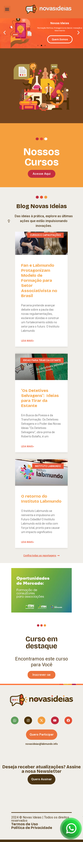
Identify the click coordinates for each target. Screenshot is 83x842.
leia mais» (27, 340)
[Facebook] (68, 720)
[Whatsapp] (15, 720)
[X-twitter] (41, 720)
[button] (7, 9)
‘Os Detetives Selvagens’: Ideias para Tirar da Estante (40, 398)
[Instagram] (28, 720)
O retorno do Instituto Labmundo (41, 499)
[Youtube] (55, 720)
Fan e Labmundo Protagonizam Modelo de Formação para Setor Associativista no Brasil (39, 280)
